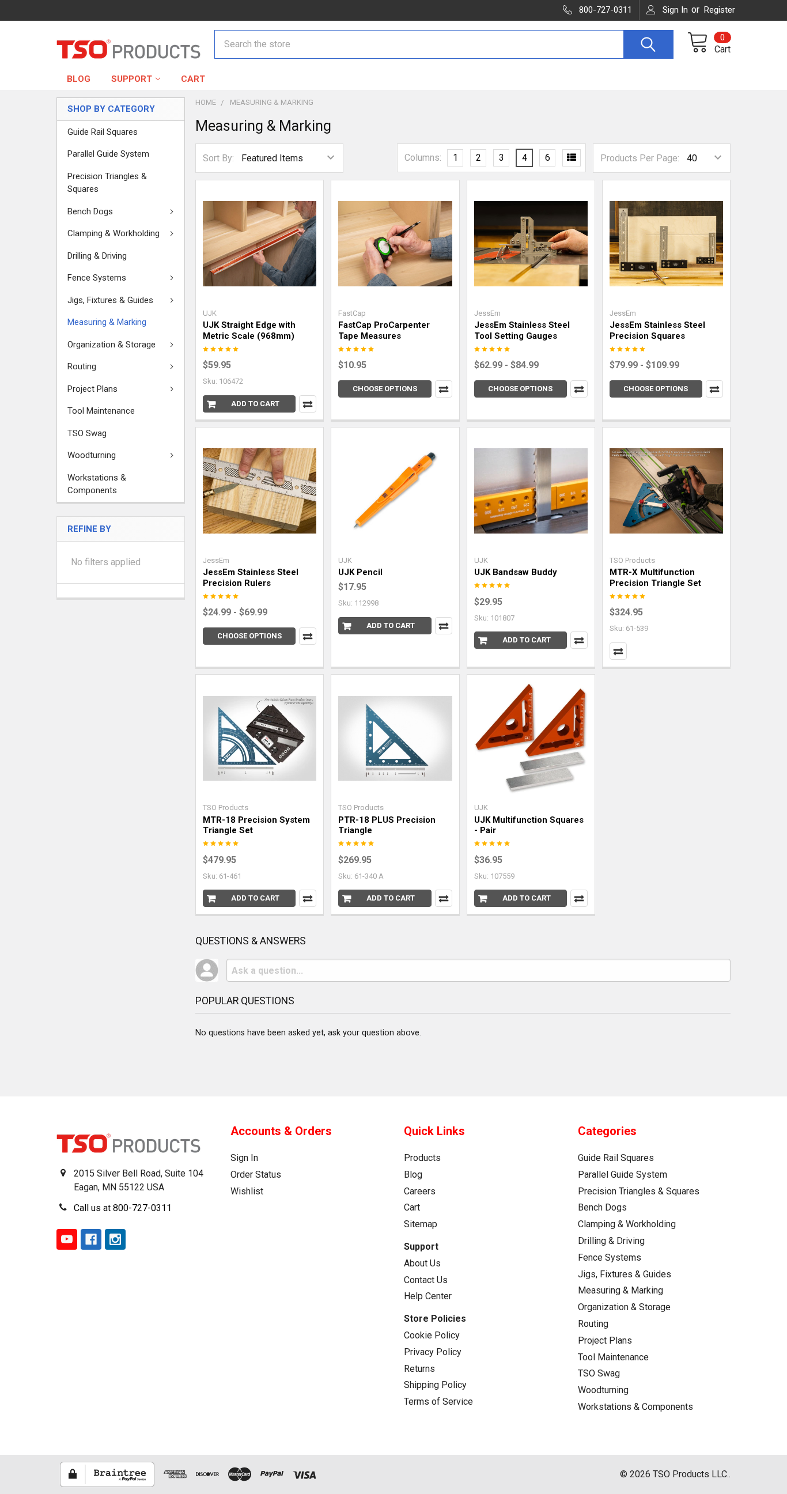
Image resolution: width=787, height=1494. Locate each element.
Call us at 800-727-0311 (123, 1207)
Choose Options (385, 388)
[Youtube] (66, 1239)
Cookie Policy (432, 1335)
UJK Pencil (360, 572)
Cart (193, 79)
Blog (78, 79)
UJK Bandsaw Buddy (515, 572)
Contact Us (426, 1279)
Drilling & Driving (97, 256)
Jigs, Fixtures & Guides (110, 300)
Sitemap (420, 1224)
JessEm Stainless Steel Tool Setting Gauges (522, 330)
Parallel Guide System (108, 154)
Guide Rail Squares (102, 132)
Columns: (422, 157)
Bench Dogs (90, 211)
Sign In (244, 1157)
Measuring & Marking (106, 322)
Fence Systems (96, 278)
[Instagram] (115, 1239)
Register (719, 10)
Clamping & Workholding (113, 233)
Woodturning (91, 455)
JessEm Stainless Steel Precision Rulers (250, 577)
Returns (419, 1368)
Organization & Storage (111, 344)
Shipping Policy (435, 1384)
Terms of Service (438, 1401)
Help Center (428, 1296)
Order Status (255, 1174)
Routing (81, 366)
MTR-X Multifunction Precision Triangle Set (655, 577)
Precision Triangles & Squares (107, 183)
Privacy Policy (432, 1352)
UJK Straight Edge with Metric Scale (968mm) (249, 330)
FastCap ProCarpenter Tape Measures (384, 330)
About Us (422, 1263)
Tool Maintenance (101, 411)
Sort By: (218, 158)
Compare (307, 404)
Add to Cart (255, 403)
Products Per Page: (639, 158)
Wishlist (246, 1191)
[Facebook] (91, 1239)
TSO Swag (87, 433)
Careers (420, 1191)
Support (131, 79)
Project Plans (92, 389)
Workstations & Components (96, 484)
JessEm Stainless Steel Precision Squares (657, 330)
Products (422, 1157)
